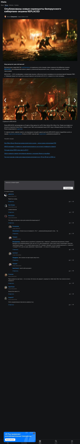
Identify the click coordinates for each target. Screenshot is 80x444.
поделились (42, 134)
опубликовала (25, 67)
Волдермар (16, 226)
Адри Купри (11, 286)
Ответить (11, 201)
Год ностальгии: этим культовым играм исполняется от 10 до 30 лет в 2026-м (29, 157)
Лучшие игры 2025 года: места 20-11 (16, 150)
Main (2, 5)
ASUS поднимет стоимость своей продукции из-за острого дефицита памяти (30, 146)
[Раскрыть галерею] (40, 99)
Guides (16, 5)
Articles (11, 5)
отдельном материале (15, 134)
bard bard (15, 253)
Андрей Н (10, 297)
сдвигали (19, 129)
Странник (10, 274)
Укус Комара (11, 205)
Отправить (68, 188)
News (6, 5)
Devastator (11, 215)
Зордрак (15, 237)
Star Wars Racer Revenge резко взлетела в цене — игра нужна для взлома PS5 (30, 143)
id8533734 (11, 194)
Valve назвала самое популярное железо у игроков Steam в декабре (27, 153)
